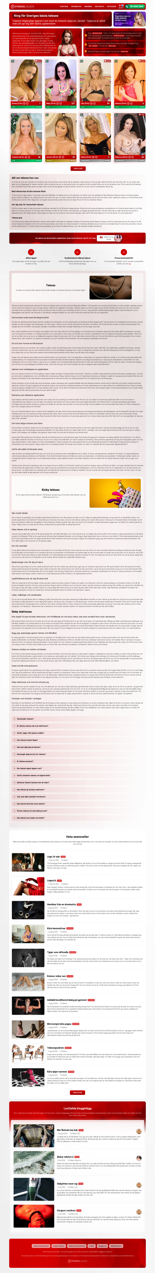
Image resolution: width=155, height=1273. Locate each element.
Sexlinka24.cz (105, 1256)
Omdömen (88, 6)
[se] (122, 8)
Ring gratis (99, 6)
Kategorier (111, 6)
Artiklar (91, 1246)
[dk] (120, 5)
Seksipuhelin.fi (95, 1256)
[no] (120, 8)
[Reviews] (77, 238)
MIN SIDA (38, 107)
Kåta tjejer (71, 1071)
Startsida (64, 6)
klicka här (124, 51)
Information (76, 6)
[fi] (122, 5)
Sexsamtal (70, 976)
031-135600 (93, 46)
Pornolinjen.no (75, 1256)
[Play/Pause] (24, 103)
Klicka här (112, 46)
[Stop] (27, 103)
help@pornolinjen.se (105, 1252)
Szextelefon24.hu (128, 1256)
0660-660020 (93, 1252)
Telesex (79, 904)
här (130, 264)
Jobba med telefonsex (41, 1246)
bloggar (39, 61)
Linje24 (63, 857)
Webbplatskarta (116, 1246)
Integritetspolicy (58, 1246)
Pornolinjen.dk (85, 1256)
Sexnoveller (70, 928)
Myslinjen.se (65, 1256)
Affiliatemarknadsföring (77, 1246)
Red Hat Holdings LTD (43, 1256)
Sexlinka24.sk (114, 1256)
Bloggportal (102, 1246)
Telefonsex (68, 1048)
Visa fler (78, 168)
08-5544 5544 (36, 34)
